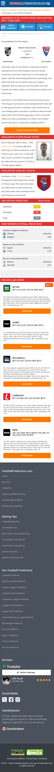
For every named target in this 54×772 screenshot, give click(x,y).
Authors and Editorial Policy (14, 494)
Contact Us (7, 488)
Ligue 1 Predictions (10, 635)
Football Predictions (18, 10)
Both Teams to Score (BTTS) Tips (16, 533)
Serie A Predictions (10, 629)
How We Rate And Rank (12, 500)
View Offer (27, 311)
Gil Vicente (21, 176)
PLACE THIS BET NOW (27, 130)
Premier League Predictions (14, 587)
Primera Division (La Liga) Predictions (18, 617)
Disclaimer (43, 758)
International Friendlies (39, 10)
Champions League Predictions (15, 599)
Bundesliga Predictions (12, 623)
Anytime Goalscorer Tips (12, 557)
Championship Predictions (13, 593)
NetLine (40, 722)
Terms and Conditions (16, 758)
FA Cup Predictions (10, 641)
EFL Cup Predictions (10, 647)
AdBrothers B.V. (46, 763)
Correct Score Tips (10, 551)
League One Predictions (12, 605)
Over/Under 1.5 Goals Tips (13, 545)
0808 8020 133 (20, 722)
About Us (6, 482)
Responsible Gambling (12, 506)
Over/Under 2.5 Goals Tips (13, 539)
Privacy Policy (31, 758)
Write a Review (27, 672)
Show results (44, 200)
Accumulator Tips (9, 527)
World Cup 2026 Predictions (14, 581)
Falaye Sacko (7, 146)
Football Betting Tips (11, 521)
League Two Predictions (12, 611)
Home (4, 10)
